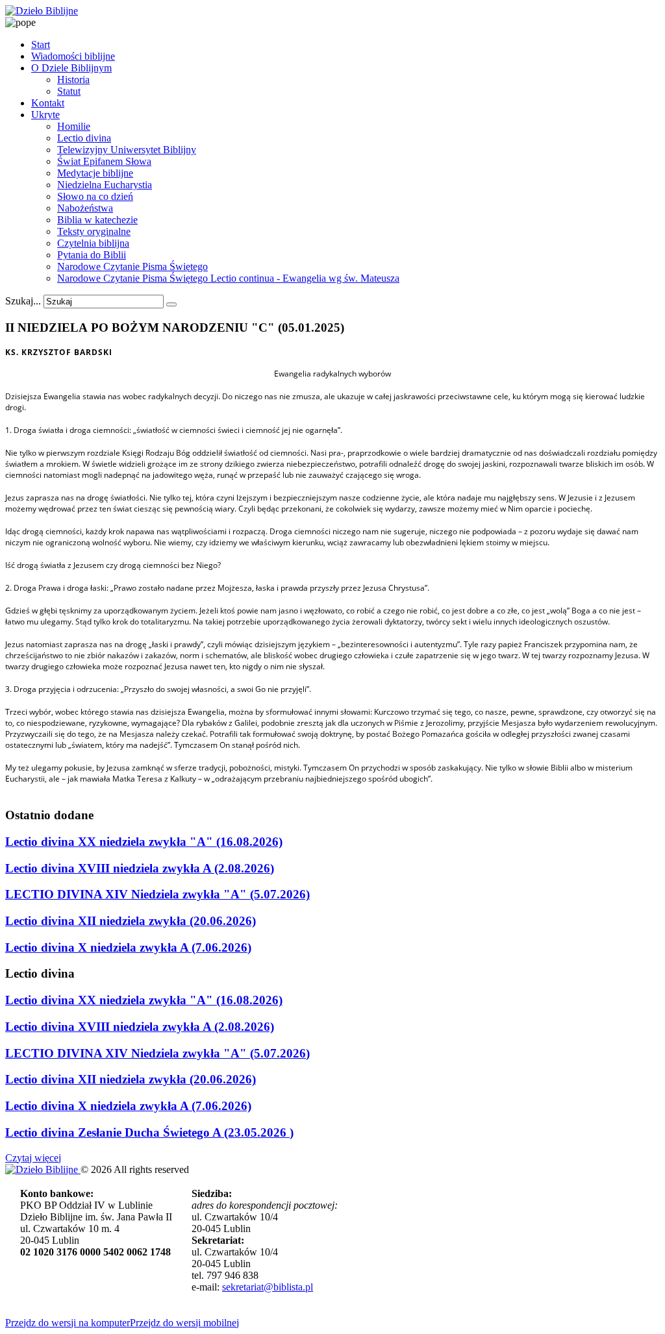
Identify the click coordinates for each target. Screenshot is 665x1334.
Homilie (73, 126)
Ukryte (45, 114)
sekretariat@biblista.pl (267, 1286)
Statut (69, 91)
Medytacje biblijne (95, 173)
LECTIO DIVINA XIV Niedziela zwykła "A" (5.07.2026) (157, 894)
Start (40, 44)
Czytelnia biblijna (93, 243)
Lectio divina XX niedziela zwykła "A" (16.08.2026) (143, 841)
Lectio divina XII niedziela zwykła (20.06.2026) (130, 921)
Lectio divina (84, 137)
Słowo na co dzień (95, 196)
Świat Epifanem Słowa (104, 161)
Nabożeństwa (85, 208)
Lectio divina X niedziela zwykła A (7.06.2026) (128, 947)
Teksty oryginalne (94, 231)
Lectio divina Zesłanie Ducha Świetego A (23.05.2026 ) (149, 1132)
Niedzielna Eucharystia (104, 184)
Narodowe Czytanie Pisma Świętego (132, 266)
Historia (73, 79)
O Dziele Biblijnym (71, 67)
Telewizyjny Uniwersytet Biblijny (126, 149)
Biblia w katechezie (97, 219)
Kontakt (47, 102)
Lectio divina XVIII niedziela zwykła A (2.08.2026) (139, 868)
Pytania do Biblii (91, 254)
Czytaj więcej (33, 1157)
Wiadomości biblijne (73, 56)
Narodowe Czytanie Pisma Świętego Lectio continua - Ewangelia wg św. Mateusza (228, 278)
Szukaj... (23, 300)
